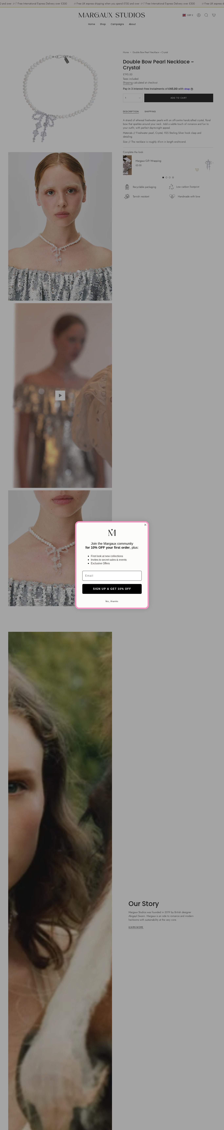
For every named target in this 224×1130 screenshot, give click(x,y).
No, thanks (112, 601)
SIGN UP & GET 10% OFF (112, 588)
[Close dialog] (145, 525)
